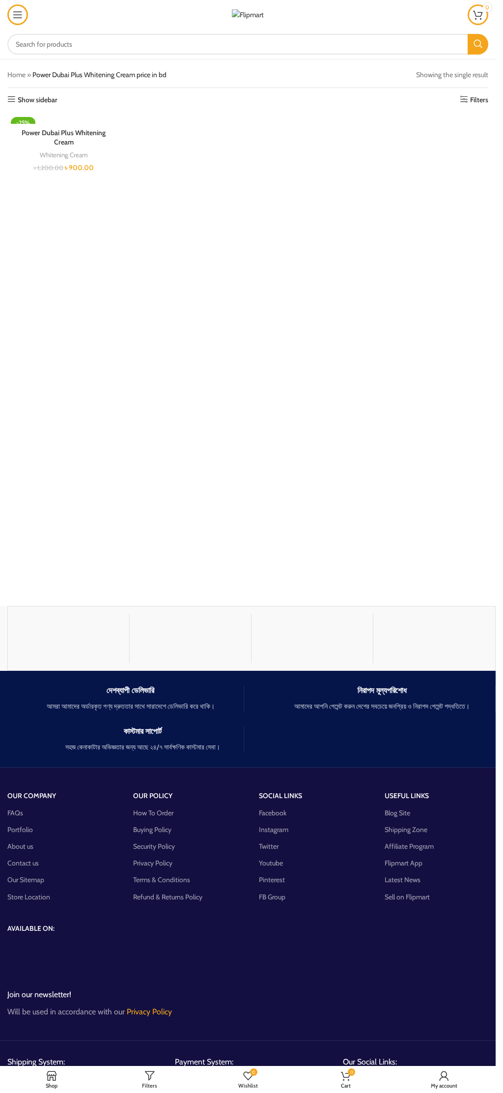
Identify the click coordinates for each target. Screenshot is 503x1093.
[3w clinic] (190, 638)
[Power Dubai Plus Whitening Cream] (63, 118)
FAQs (15, 812)
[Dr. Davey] (68, 638)
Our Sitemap (25, 879)
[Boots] (312, 638)
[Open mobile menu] (17, 15)
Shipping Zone (406, 829)
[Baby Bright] (434, 638)
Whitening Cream (64, 155)
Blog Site (397, 812)
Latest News (402, 879)
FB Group (272, 896)
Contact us (23, 863)
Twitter (269, 846)
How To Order (153, 812)
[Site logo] (248, 13)
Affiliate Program (409, 846)
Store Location (28, 896)
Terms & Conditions (161, 879)
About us (20, 846)
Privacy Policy (152, 863)
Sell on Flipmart (407, 896)
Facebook (272, 812)
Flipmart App (403, 863)
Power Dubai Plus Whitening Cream (64, 137)
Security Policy (154, 846)
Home (16, 74)
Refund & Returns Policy (167, 896)
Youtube (271, 863)
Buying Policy (152, 829)
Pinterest (272, 879)
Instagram (273, 829)
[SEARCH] (478, 44)
